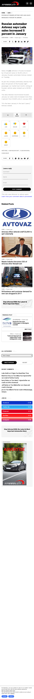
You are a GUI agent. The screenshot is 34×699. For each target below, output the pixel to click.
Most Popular (9, 362)
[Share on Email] (24, 41)
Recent (25, 362)
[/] (27, 3)
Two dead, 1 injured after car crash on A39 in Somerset (16, 381)
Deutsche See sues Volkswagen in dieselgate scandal (21, 323)
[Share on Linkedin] (21, 41)
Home (3, 13)
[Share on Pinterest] (18, 41)
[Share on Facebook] (9, 41)
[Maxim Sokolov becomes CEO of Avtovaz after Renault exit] (17, 247)
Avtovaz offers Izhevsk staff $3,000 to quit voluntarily (17, 233)
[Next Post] (27, 336)
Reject (11, 696)
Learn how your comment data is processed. (17, 196)
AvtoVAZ (4, 151)
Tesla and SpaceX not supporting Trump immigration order (14, 337)
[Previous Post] (6, 322)
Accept (4, 696)
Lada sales (5, 153)
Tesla (11, 334)
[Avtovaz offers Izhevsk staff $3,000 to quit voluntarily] (17, 217)
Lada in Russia (25, 151)
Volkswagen (16, 319)
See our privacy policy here (8, 690)
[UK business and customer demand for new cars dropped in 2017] (17, 277)
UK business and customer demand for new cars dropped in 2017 (17, 292)
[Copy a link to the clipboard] (27, 41)
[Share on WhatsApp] (15, 41)
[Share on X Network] (12, 41)
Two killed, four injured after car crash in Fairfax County (16, 377)
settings (12, 693)
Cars (9, 13)
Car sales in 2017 (14, 151)
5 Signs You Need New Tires (20, 373)
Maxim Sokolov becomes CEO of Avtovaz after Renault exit (14, 262)
